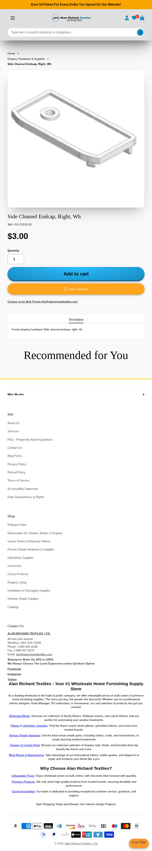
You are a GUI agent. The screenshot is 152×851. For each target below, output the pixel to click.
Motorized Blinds (19, 716)
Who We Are (16, 394)
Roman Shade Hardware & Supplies (31, 549)
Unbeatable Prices (22, 775)
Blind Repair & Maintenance (26, 755)
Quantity (13, 250)
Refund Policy (17, 472)
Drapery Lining (17, 582)
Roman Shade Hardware (24, 735)
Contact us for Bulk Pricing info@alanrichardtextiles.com (43, 301)
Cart (142, 17)
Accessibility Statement (23, 488)
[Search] (140, 32)
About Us (14, 423)
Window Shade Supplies (23, 598)
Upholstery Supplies (20, 557)
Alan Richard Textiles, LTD (81, 843)
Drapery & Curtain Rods (25, 745)
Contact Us (15, 447)
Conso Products (18, 574)
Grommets (15, 566)
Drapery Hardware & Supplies (26, 58)
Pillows (15, 725)
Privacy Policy (17, 464)
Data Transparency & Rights (26, 497)
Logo (71, 17)
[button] (76, 289)
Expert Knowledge (23, 791)
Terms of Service (18, 480)
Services (13, 431)
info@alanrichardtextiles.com (34, 654)
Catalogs (13, 607)
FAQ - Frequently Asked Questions (30, 439)
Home (11, 53)
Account (126, 17)
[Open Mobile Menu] (13, 18)
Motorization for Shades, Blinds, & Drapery (35, 533)
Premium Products (23, 781)
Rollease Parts (17, 524)
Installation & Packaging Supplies (29, 590)
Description (76, 319)
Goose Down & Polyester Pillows (29, 541)
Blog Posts (15, 455)
